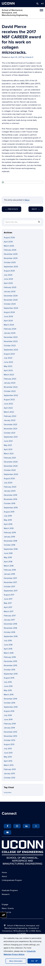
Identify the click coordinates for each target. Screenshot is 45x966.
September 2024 (11, 308)
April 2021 (8, 449)
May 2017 (8, 603)
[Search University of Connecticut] (37, 3)
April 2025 (8, 283)
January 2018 (9, 574)
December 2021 (10, 424)
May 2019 (8, 520)
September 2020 (11, 474)
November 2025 (11, 258)
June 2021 (8, 441)
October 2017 (9, 586)
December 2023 (11, 337)
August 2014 (9, 711)
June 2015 (8, 686)
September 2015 (11, 674)
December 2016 (10, 624)
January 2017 (9, 620)
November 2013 (10, 736)
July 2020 (8, 483)
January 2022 (9, 420)
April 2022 (8, 408)
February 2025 (10, 287)
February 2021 (10, 458)
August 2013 (9, 744)
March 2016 (8, 653)
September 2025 (11, 266)
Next (36, 209)
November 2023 (11, 341)
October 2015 (9, 669)
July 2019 (8, 516)
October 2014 (9, 703)
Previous (11, 209)
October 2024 (10, 304)
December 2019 (10, 495)
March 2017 (8, 611)
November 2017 (10, 582)
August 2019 (9, 512)
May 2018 (8, 557)
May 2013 (8, 757)
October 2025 (10, 262)
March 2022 (9, 412)
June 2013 (8, 753)
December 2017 (10, 578)
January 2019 (9, 537)
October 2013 (9, 740)
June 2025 (8, 279)
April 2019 (8, 524)
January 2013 (9, 773)
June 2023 (8, 362)
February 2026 (10, 250)
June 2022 (8, 404)
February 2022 (10, 416)
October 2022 (10, 391)
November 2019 (10, 499)
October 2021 (9, 433)
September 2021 (11, 437)
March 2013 (8, 765)
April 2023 (8, 370)
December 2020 (11, 462)
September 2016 (11, 636)
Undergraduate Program (12, 880)
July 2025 (8, 275)
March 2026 (9, 246)
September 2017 (10, 591)
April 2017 (8, 607)
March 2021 (8, 453)
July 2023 (8, 358)
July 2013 (8, 748)
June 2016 (8, 645)
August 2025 (9, 271)
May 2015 (8, 690)
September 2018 (11, 549)
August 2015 (9, 678)
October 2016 (9, 632)
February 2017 (10, 615)
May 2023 (8, 366)
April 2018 (8, 561)
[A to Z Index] (42, 3)
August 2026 (9, 237)
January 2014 (9, 728)
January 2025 (9, 291)
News (27, 200)
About (4, 876)
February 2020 (10, 487)
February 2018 (10, 570)
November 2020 (11, 466)
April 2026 (8, 242)
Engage (5, 904)
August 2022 (9, 399)
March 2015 (8, 694)
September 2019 (11, 507)
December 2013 (10, 732)
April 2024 (8, 320)
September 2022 (11, 395)
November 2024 (11, 300)
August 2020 (9, 478)
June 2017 (8, 599)
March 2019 (8, 528)
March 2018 (8, 566)
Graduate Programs (10, 890)
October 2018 (9, 545)
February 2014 (10, 724)
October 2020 (10, 470)
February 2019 (10, 532)
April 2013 (8, 761)
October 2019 (9, 503)
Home (4, 872)
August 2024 (9, 312)
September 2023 (11, 350)
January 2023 (9, 383)
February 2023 (10, 379)
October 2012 (9, 778)
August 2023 (9, 354)
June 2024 (8, 316)
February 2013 (10, 769)
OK (33, 961)
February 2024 (10, 329)
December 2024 (11, 296)
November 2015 (10, 665)
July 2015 (8, 682)
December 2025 (11, 254)
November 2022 (11, 387)
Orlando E (29, 57)
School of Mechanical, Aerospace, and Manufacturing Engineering (15, 12)
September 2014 (11, 707)
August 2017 (9, 595)
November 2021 (10, 428)
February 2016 (10, 657)
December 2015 (10, 661)
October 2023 (10, 345)
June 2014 (8, 719)
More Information (15, 961)
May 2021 (8, 445)
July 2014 (8, 715)
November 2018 (10, 541)
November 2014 (10, 699)
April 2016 (8, 649)
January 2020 (9, 491)
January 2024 (9, 333)
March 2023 (9, 374)
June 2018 (8, 553)
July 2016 (8, 640)
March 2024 (9, 325)
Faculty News (7, 792)
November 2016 (10, 628)
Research (6, 894)
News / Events (8, 908)
